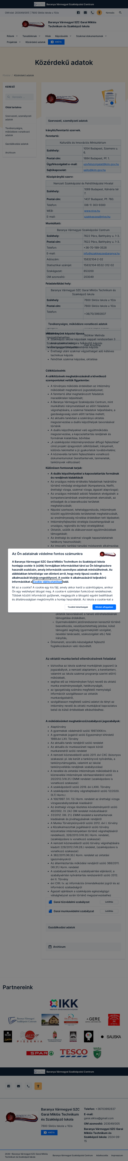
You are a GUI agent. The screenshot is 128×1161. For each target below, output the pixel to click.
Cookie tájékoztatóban (47, 581)
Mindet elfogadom (104, 607)
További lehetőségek (78, 607)
